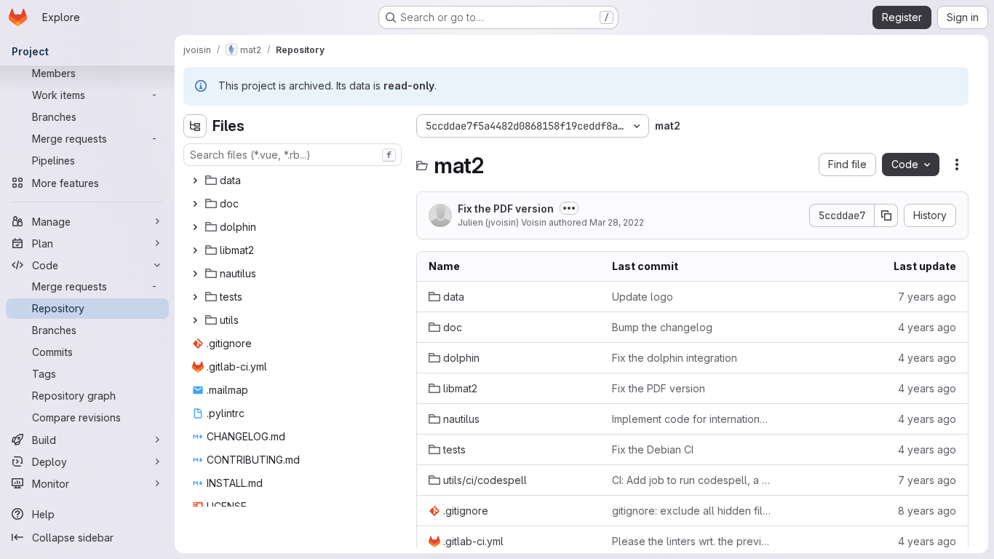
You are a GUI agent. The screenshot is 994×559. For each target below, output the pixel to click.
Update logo (642, 296)
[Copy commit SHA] (886, 215)
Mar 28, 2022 (616, 222)
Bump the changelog (662, 327)
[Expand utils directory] (195, 320)
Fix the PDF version (506, 208)
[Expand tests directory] (195, 297)
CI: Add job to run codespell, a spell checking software (692, 480)
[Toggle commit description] (569, 208)
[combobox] (292, 154)
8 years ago (927, 510)
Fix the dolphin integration (674, 358)
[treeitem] (294, 180)
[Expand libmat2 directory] (195, 250)
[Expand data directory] (195, 180)
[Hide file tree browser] (195, 126)
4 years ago (927, 327)
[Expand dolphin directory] (195, 227)
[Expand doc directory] (195, 204)
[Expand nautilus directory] (195, 273)
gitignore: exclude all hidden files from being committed (692, 510)
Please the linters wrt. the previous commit (692, 541)
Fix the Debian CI (652, 449)
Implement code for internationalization (692, 419)
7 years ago (927, 296)
